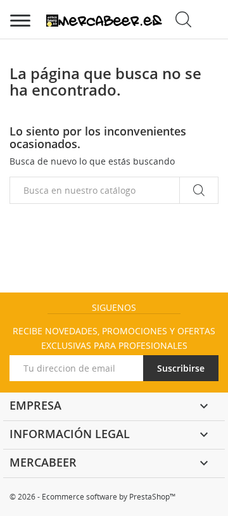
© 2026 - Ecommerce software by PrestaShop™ (92, 496)
